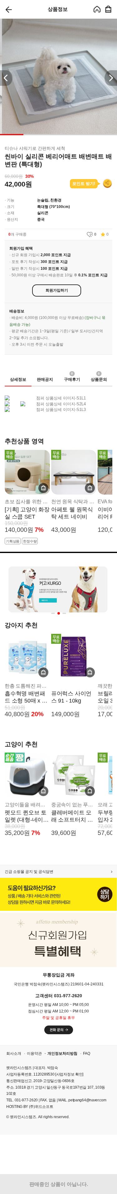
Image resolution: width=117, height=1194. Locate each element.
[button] (111, 78)
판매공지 (45, 379)
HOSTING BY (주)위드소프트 (29, 1106)
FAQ (86, 1053)
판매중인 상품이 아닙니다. (58, 1184)
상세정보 (18, 379)
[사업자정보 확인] (69, 1074)
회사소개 (13, 1053)
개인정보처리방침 (62, 1053)
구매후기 (72, 378)
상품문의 (99, 378)
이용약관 (34, 1053)
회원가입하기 (57, 290)
